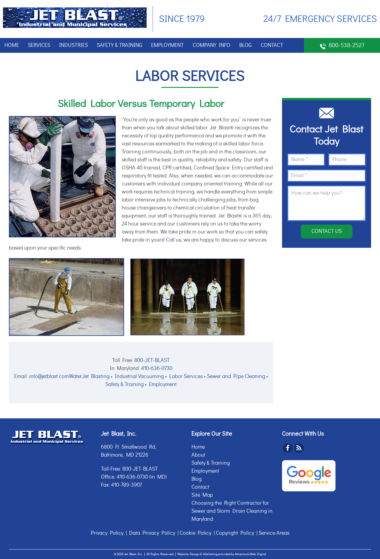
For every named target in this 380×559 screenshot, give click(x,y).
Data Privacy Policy (152, 533)
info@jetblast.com (49, 376)
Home (11, 45)
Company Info (211, 45)
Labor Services (186, 376)
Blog (245, 45)
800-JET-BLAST (152, 360)
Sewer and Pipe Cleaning (236, 376)
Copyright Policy (235, 533)
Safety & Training (119, 45)
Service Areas (274, 533)
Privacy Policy (107, 533)
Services (39, 45)
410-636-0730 (156, 368)
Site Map (202, 495)
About (198, 455)
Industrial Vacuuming (139, 376)
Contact (272, 45)
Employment (167, 45)
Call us (173, 240)
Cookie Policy (195, 533)
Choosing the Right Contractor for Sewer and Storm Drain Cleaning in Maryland (232, 511)
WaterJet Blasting (89, 376)
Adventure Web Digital (250, 554)
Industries (73, 45)
